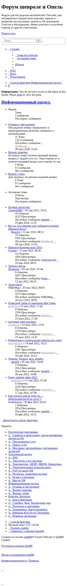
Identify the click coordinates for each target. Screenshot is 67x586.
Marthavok (21, 146)
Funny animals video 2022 (22, 377)
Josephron (13, 324)
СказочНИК (15, 210)
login (19, 94)
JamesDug (16, 380)
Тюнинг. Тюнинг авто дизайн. (26, 358)
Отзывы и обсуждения (21, 124)
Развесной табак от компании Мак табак (32, 303)
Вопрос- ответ (16, 173)
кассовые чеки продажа (22, 321)
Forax (44, 278)
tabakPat (13, 306)
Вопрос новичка (17, 152)
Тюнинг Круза (16, 266)
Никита (15, 232)
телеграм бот (48, 259)
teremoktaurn (15, 343)
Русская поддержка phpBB (16, 545)
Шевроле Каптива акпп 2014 (25, 247)
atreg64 (45, 219)
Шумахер (13, 269)
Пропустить (8, 33)
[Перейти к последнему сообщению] (51, 219)
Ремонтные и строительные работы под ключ (35, 340)
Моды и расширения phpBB (17, 554)
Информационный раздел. (26, 102)
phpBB (28, 536)
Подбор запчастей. (19, 207)
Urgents (12, 250)
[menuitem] (26, 55)
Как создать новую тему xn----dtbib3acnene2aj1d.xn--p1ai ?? (25, 397)
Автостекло (15, 284)
